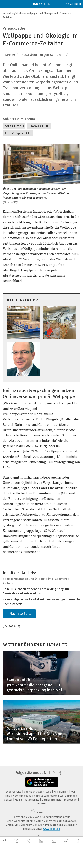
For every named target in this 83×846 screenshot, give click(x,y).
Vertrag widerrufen (46, 795)
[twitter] (17, 841)
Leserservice (14, 791)
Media (19, 799)
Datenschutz (32, 799)
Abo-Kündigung (22, 795)
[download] (66, 841)
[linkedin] (42, 841)
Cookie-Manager (34, 791)
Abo (49, 791)
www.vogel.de (51, 828)
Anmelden (73, 4)
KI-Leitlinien (61, 791)
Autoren (41, 803)
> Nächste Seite (19, 613)
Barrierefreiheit (52, 799)
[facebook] (5, 841)
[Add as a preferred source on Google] (41, 782)
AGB (73, 791)
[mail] (54, 841)
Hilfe (8, 795)
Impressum (70, 799)
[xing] (29, 841)
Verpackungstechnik (14, 13)
